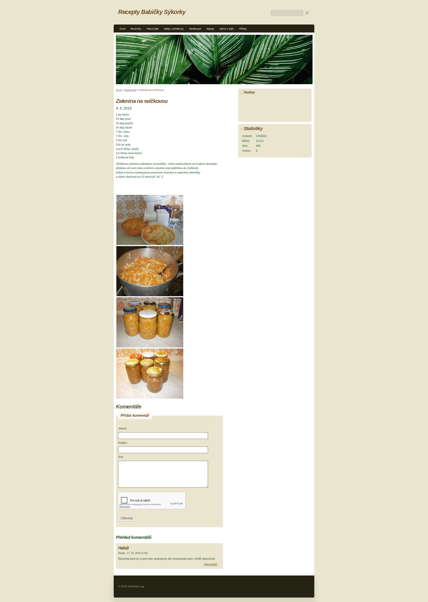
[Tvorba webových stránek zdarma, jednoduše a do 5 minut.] (143, 587)
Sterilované (195, 28)
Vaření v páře (226, 28)
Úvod (122, 28)
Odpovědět (210, 564)
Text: (121, 457)
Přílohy (243, 28)
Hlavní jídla (152, 28)
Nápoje (210, 28)
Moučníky (136, 28)
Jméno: (122, 428)
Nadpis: (123, 442)
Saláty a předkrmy (174, 28)
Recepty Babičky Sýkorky (151, 11)
